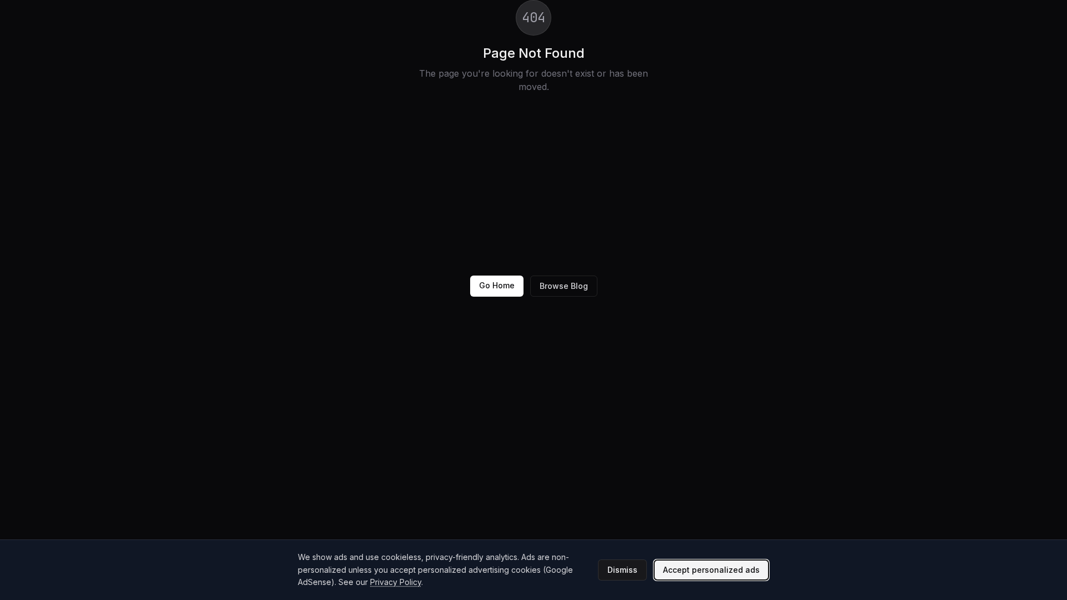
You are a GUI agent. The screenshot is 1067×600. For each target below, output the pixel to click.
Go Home (497, 285)
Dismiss (622, 569)
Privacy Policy (395, 582)
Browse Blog (564, 286)
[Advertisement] (533, 184)
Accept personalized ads (711, 569)
